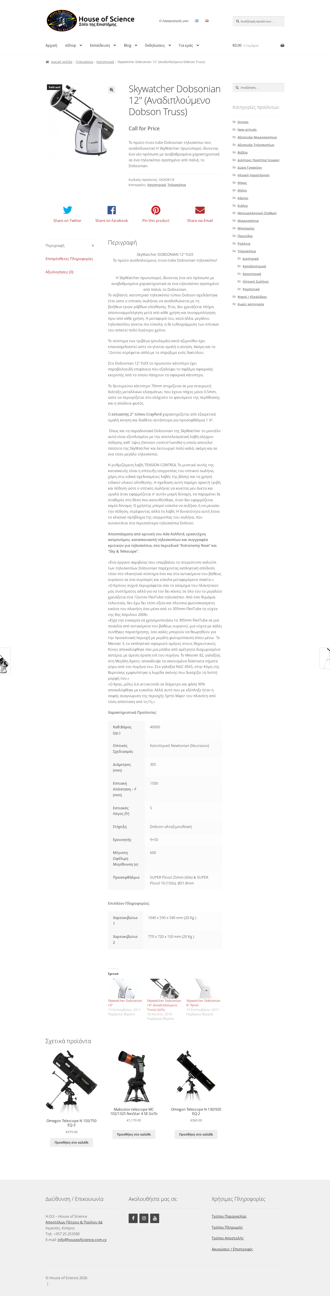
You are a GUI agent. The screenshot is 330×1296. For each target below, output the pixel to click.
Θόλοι (242, 190)
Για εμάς (186, 45)
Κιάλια (243, 206)
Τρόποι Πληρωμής (227, 1227)
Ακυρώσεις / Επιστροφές (232, 1249)
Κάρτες (243, 198)
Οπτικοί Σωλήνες (256, 281)
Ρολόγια (244, 243)
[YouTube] (154, 1218)
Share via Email (200, 220)
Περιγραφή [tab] (55, 245)
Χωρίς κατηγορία (251, 304)
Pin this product (155, 220)
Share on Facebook (111, 220)
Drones (243, 122)
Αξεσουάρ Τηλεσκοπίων (256, 145)
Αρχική (51, 45)
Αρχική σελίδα (61, 62)
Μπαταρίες (246, 228)
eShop (70, 45)
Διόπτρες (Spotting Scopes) (258, 160)
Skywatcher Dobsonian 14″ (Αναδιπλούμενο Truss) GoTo (164, 1005)
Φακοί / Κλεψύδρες (252, 297)
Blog (127, 45)
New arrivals (247, 129)
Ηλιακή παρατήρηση (254, 175)
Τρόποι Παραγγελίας (229, 1216)
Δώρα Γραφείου (250, 167)
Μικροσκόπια (248, 221)
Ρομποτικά (251, 289)
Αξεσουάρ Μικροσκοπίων (257, 137)
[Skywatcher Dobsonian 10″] (125, 988)
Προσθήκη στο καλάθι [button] (71, 1142)
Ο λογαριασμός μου (174, 21)
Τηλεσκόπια (84, 62)
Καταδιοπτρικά (254, 266)
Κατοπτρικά (105, 62)
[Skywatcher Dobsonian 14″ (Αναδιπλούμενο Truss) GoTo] (164, 988)
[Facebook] (133, 1218)
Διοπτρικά (251, 258)
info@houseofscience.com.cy (82, 1239)
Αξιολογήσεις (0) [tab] (59, 271)
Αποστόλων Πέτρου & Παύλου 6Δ (74, 1222)
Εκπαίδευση (100, 45)
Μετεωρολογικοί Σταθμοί (257, 213)
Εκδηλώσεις (155, 45)
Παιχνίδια (245, 236)
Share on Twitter (67, 220)
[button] (111, 89)
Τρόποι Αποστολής (228, 1238)
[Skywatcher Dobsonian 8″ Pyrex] (203, 988)
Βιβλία (243, 152)
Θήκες (242, 183)
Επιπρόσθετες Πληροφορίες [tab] (69, 258)
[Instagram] (143, 1218)
